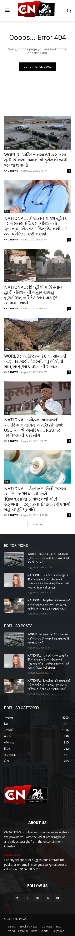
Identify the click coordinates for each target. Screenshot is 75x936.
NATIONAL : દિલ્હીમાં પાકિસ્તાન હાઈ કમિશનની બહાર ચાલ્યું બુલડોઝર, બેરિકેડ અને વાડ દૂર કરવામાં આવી (33, 295)
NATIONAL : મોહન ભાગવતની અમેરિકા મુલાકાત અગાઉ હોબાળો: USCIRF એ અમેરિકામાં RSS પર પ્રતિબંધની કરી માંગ (33, 427)
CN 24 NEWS (11, 170)
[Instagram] (37, 898)
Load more (36, 524)
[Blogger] (17, 898)
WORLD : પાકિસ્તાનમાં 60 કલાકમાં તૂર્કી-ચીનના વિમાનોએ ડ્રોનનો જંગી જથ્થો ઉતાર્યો (36, 160)
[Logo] (38, 10)
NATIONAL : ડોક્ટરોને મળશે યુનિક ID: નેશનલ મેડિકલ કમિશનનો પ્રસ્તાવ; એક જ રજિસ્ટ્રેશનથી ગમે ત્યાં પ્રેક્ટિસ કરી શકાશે (36, 226)
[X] (48, 898)
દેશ (6, 211)
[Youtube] (58, 898)
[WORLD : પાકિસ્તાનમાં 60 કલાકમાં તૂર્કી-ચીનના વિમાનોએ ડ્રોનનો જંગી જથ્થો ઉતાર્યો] (37, 133)
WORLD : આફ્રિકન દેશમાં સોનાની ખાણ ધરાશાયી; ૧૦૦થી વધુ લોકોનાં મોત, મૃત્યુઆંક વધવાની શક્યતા (35, 361)
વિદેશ (7, 147)
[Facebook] (27, 898)
